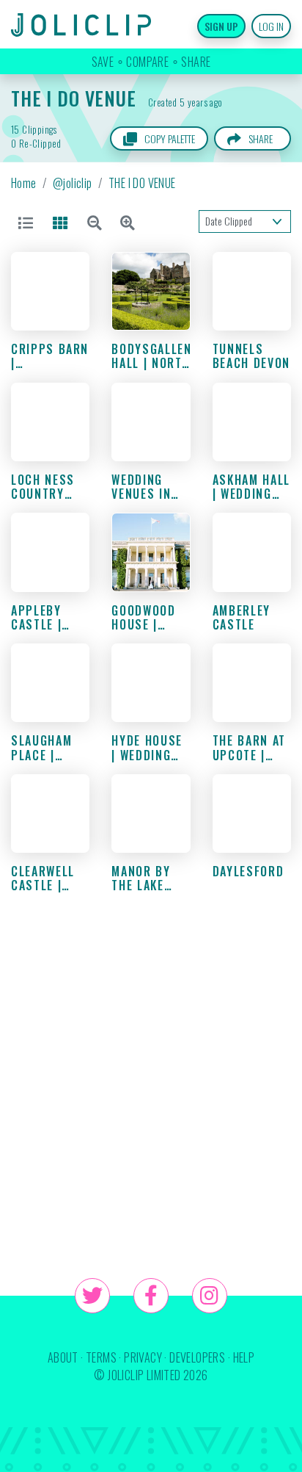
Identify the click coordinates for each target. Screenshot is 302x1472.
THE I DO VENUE (73, 98)
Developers (197, 1357)
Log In (271, 26)
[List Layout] (28, 221)
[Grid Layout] (62, 221)
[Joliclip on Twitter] (92, 1295)
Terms (101, 1357)
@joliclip (72, 183)
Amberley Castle (241, 617)
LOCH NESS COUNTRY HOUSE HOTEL (49, 493)
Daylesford (248, 871)
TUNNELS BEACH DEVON (251, 356)
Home (24, 183)
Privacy (143, 1357)
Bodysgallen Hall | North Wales (151, 363)
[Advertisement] (151, 1091)
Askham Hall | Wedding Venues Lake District (251, 501)
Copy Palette (168, 138)
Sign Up (221, 26)
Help (244, 1357)
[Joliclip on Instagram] (209, 1295)
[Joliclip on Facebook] (151, 1295)
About (63, 1357)
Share (260, 138)
